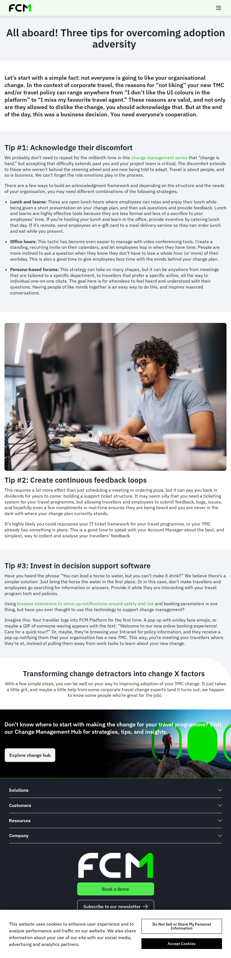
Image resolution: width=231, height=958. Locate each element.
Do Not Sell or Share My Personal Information (181, 926)
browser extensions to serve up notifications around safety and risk (85, 603)
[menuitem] (115, 790)
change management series (159, 157)
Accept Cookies (182, 943)
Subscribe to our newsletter (112, 906)
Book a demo (115, 889)
